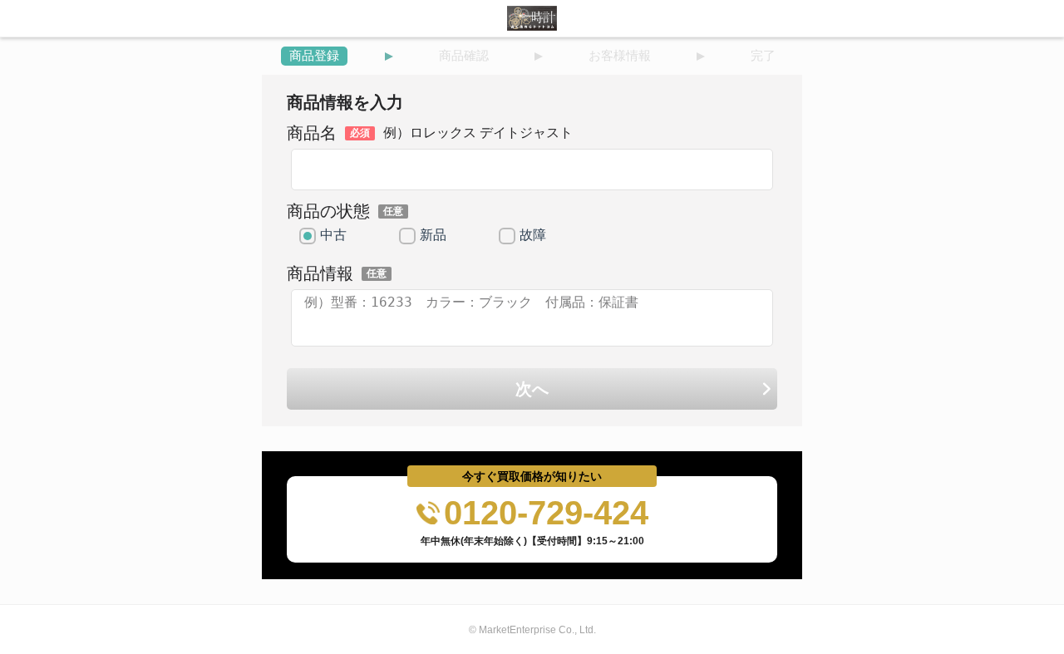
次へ (532, 389)
